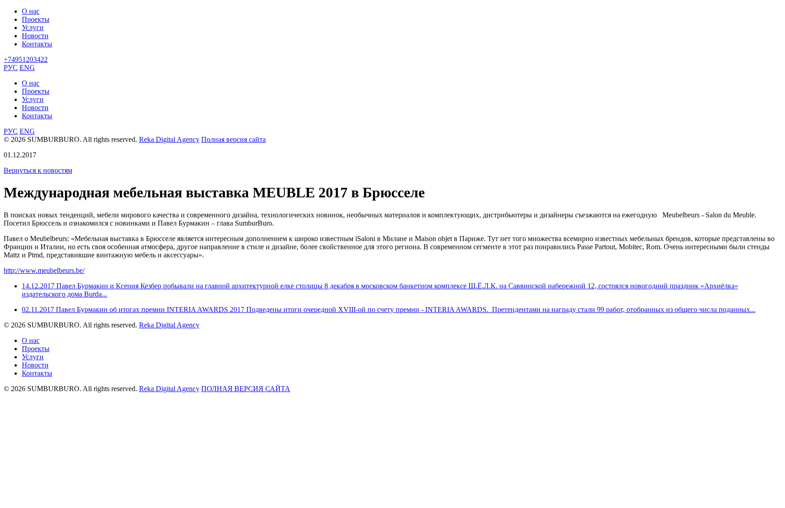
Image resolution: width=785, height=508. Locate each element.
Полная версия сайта (233, 139)
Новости (35, 36)
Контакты (37, 44)
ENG (27, 67)
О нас (31, 11)
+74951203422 (26, 59)
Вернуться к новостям (38, 170)
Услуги (33, 27)
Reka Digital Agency (169, 139)
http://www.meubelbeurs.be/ (44, 270)
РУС (11, 67)
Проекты (36, 19)
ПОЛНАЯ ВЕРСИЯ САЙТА (245, 388)
